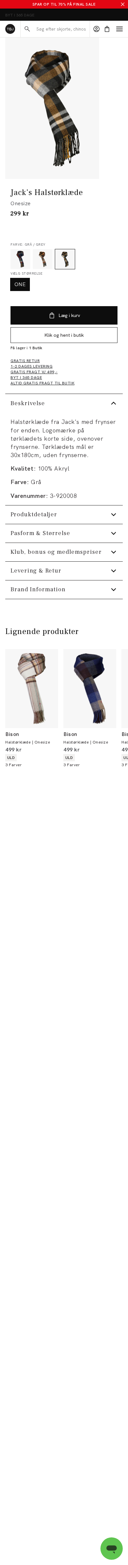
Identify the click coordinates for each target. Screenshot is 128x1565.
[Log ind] (96, 29)
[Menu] (119, 29)
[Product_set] (52, 108)
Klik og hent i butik (64, 335)
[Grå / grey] (65, 259)
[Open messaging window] (111, 1548)
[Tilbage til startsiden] (10, 29)
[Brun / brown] (43, 259)
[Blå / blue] (20, 259)
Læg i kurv (69, 315)
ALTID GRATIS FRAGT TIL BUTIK (35, 15)
